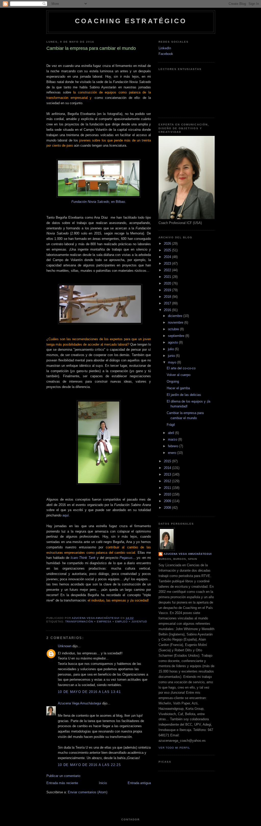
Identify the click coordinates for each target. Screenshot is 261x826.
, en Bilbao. (98, 202)
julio (171, 349)
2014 (168, 468)
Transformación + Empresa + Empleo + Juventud (106, 621)
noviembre (176, 322)
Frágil (171, 425)
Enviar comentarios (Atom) (87, 792)
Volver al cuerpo (178, 375)
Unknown (64, 646)
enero (172, 453)
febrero (173, 446)
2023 (168, 263)
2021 (168, 277)
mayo (172, 362)
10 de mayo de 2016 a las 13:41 (89, 692)
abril (171, 433)
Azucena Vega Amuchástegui (79, 703)
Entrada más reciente (62, 783)
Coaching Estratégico (131, 21)
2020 (168, 283)
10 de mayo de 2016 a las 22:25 (89, 765)
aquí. (66, 515)
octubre (174, 329)
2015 (168, 461)
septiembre (176, 336)
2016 (168, 310)
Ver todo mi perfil (174, 747)
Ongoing (173, 381)
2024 (168, 257)
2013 (168, 474)
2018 (168, 297)
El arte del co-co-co (181, 368)
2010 (168, 494)
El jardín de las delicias (184, 395)
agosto (173, 342)
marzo (173, 439)
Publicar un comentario (63, 776)
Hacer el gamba (178, 388)
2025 (168, 250)
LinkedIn (165, 48)
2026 (168, 243)
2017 (168, 303)
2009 (168, 501)
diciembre (175, 316)
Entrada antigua (139, 783)
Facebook (166, 54)
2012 (168, 481)
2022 (168, 270)
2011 (168, 488)
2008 (168, 508)
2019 (168, 290)
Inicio (103, 783)
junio (172, 356)
